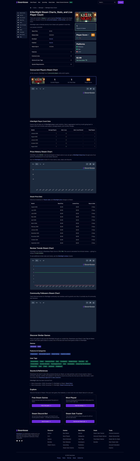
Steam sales (47, 199)
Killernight (41, 7)
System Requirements (38, 64)
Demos (49, 439)
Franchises (81, 448)
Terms (63, 458)
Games (35, 7)
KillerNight (58, 18)
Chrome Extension (114, 433)
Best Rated (66, 433)
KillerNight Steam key (79, 155)
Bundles (50, 442)
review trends (61, 20)
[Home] (30, 7)
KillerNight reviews (63, 256)
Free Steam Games (99, 439)
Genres (80, 433)
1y (40, 88)
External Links (36, 56)
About (74, 458)
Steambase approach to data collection (50, 377)
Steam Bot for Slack (114, 439)
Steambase (19, 433)
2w (33, 88)
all (43, 88)
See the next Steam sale (79, 421)
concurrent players (52, 20)
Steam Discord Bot (114, 436)
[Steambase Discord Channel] (17, 440)
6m (37, 164)
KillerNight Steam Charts (51, 7)
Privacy (59, 458)
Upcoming (44, 2)
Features (34, 52)
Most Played (33, 2)
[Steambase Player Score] (88, 35)
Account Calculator (114, 445)
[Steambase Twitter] (21, 440)
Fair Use (69, 458)
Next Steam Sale (113, 442)
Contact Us (80, 458)
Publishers (81, 445)
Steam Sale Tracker (99, 433)
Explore (121, 2)
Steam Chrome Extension (62, 2)
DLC (49, 436)
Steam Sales (52, 2)
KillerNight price (39, 159)
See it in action (45, 421)
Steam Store (69, 383)
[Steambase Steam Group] (19, 440)
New (39, 2)
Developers (81, 442)
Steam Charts (51, 445)
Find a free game (45, 405)
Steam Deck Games (68, 448)
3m (37, 88)
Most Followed (67, 439)
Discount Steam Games (100, 436)
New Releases (67, 442)
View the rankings (79, 405)
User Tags (81, 439)
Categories (81, 436)
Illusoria (51, 38)
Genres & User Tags (37, 60)
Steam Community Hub (66, 385)
